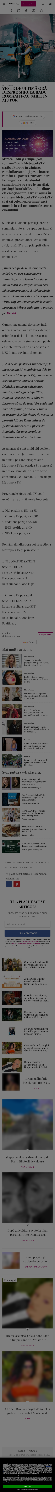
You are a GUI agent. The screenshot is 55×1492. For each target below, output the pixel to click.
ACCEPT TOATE (27, 1486)
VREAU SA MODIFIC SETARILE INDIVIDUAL (27, 1489)
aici (3, 1471)
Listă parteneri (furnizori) (7, 1482)
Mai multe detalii (48, 1466)
